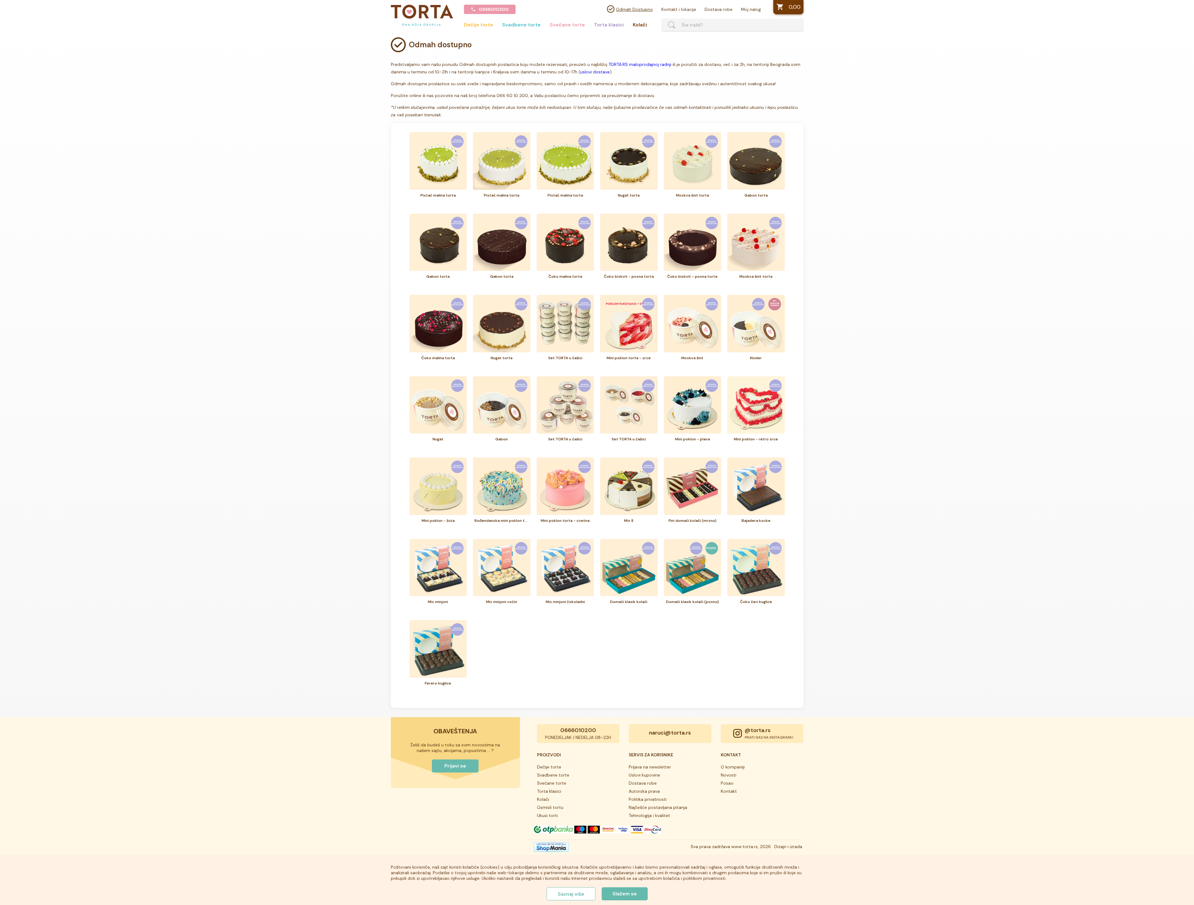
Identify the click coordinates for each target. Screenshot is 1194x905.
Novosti (728, 775)
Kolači (640, 24)
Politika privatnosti (648, 799)
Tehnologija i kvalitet (649, 815)
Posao (727, 783)
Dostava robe (719, 9)
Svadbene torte (521, 24)
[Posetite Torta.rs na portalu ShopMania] (551, 848)
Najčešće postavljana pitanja (658, 807)
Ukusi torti (547, 815)
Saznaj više (571, 894)
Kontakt (729, 791)
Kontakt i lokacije (678, 9)
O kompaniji (733, 767)
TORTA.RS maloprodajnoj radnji (640, 64)
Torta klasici (609, 24)
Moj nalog (751, 9)
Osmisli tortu (550, 807)
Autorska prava (644, 791)
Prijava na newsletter (650, 767)
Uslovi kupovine (644, 775)
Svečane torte (567, 24)
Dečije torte (478, 24)
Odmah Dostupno (634, 9)
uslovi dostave (595, 72)
